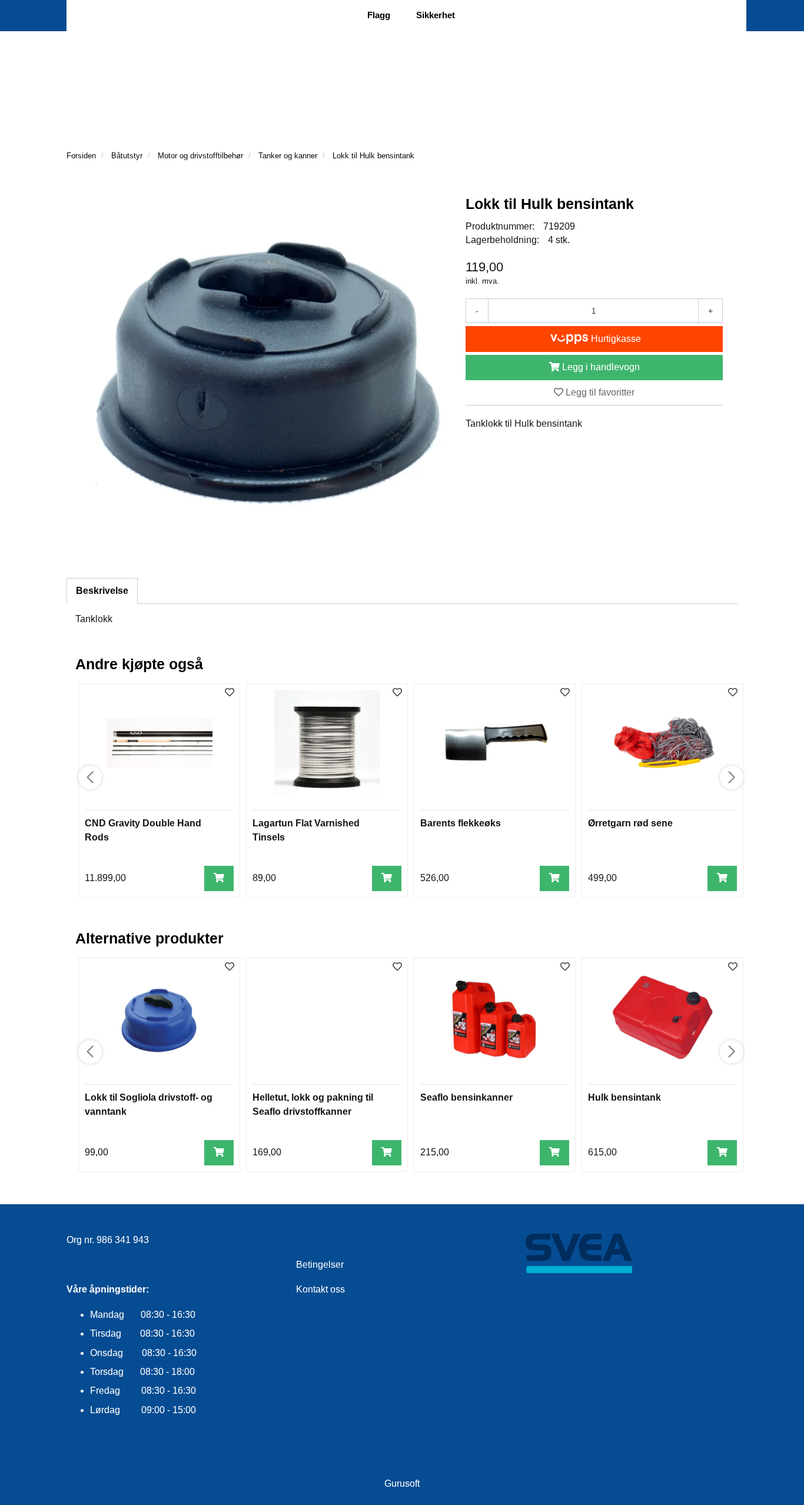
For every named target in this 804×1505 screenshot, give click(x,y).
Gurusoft (402, 1484)
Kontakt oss (320, 1289)
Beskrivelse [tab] (102, 591)
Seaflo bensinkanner (466, 1097)
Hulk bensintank (624, 1097)
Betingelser (320, 1265)
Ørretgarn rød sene (630, 823)
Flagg (378, 15)
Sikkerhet (435, 15)
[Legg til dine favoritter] (229, 693)
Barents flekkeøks (460, 823)
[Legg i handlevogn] (219, 878)
